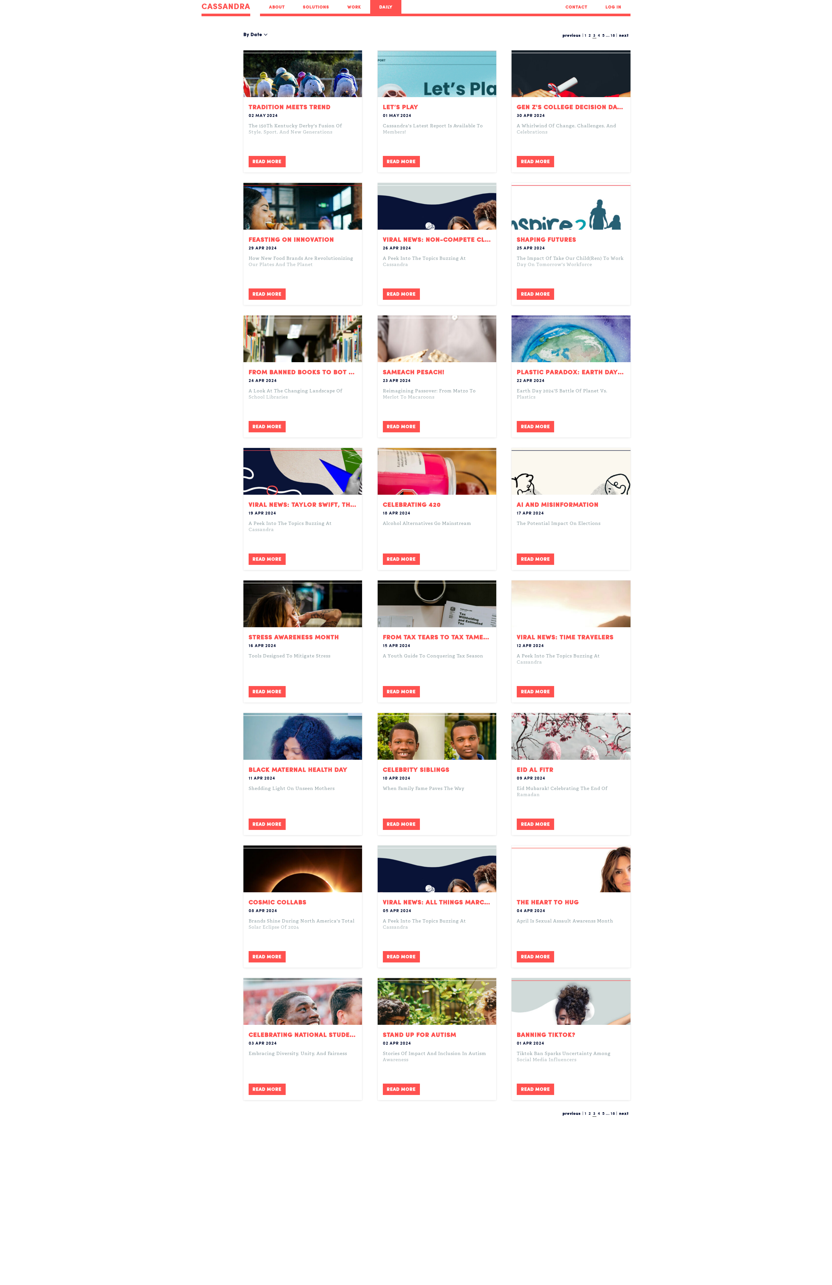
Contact (576, 6)
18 (613, 35)
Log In (613, 6)
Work (354, 6)
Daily (385, 6)
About (277, 6)
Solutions (316, 6)
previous (572, 35)
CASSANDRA (226, 6)
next (624, 35)
